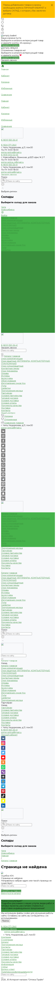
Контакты (5, 331)
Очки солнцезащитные (12, 228)
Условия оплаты (9, 265)
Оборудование (8, 242)
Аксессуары (7, 240)
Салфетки (6, 250)
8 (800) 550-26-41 (9, 730)
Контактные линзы (10, 230)
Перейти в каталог (10, 45)
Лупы (3, 247)
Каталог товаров (9, 277)
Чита (3, 207)
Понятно (5, 921)
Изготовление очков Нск (13, 245)
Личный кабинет (9, 735)
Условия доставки (10, 262)
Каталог (5, 942)
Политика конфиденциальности (16, 972)
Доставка (5, 329)
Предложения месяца (12, 312)
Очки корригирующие (12, 220)
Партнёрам (6, 314)
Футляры (5, 237)
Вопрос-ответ (8, 969)
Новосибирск (8, 209)
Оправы (5, 235)
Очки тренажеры (9, 232)
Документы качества (11, 267)
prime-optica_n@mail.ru (12, 162)
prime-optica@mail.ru (11, 152)
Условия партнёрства (11, 257)
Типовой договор (9, 260)
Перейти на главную (11, 891)
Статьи (4, 967)
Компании (6, 937)
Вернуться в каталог (11, 893)
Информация (7, 964)
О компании (7, 939)
